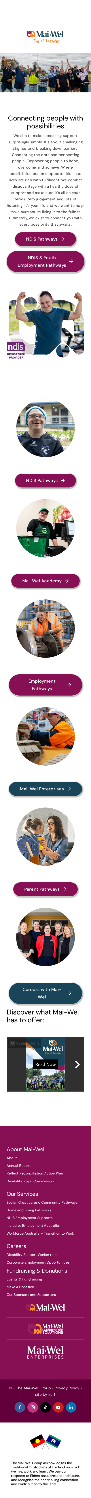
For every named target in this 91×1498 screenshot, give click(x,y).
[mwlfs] (45, 1325)
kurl (52, 1394)
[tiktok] (45, 1407)
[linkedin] (71, 1407)
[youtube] (58, 1407)
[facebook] (20, 1407)
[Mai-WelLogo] (45, 1304)
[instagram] (32, 1407)
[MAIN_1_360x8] (45, 1347)
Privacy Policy (67, 1388)
